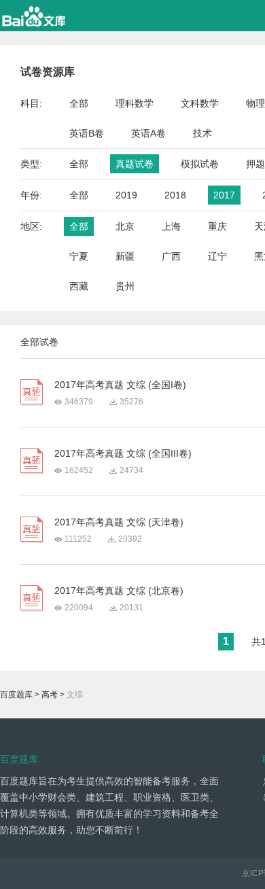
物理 (255, 103)
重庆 (217, 226)
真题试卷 (135, 163)
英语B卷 (86, 133)
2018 (175, 195)
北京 (125, 226)
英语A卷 (148, 133)
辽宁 (217, 256)
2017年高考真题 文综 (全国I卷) (120, 384)
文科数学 (200, 103)
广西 (171, 256)
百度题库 (16, 694)
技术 (202, 133)
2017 (224, 195)
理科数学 (135, 103)
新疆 (125, 256)
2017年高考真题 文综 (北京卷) (118, 590)
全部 (78, 103)
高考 (49, 694)
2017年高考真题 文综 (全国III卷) (123, 453)
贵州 (125, 286)
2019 (126, 195)
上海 (171, 226)
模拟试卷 (200, 163)
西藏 (78, 286)
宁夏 (78, 256)
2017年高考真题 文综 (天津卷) (118, 522)
